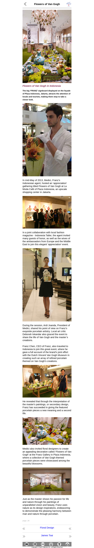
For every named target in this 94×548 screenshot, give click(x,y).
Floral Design (47, 527)
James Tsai (47, 535)
